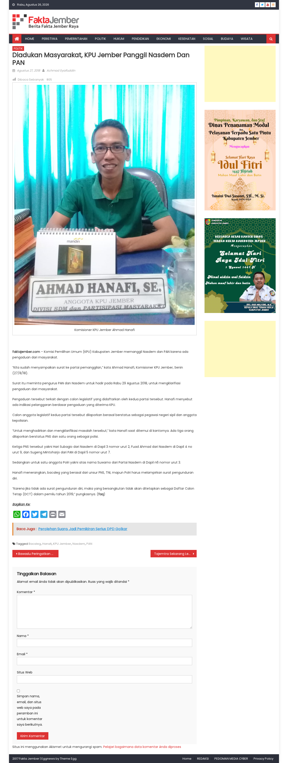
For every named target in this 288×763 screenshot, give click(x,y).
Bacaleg (35, 544)
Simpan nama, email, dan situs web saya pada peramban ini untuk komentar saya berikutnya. (30, 710)
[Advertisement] (240, 74)
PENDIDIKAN (140, 38)
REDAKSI (203, 758)
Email (22, 654)
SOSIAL (208, 38)
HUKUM (119, 38)
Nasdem (78, 544)
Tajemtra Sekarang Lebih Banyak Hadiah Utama (175, 553)
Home (186, 758)
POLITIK (100, 38)
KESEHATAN (186, 38)
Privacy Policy (263, 758)
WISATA (246, 38)
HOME (29, 38)
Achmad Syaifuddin (61, 70)
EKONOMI (164, 38)
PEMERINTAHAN (76, 38)
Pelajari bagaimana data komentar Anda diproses (142, 747)
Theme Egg (68, 758)
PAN (89, 544)
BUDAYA (227, 38)
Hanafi (47, 544)
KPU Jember (62, 544)
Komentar (26, 592)
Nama (23, 636)
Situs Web (24, 672)
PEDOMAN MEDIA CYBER (231, 758)
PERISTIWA (49, 38)
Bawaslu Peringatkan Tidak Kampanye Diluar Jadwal (38, 553)
